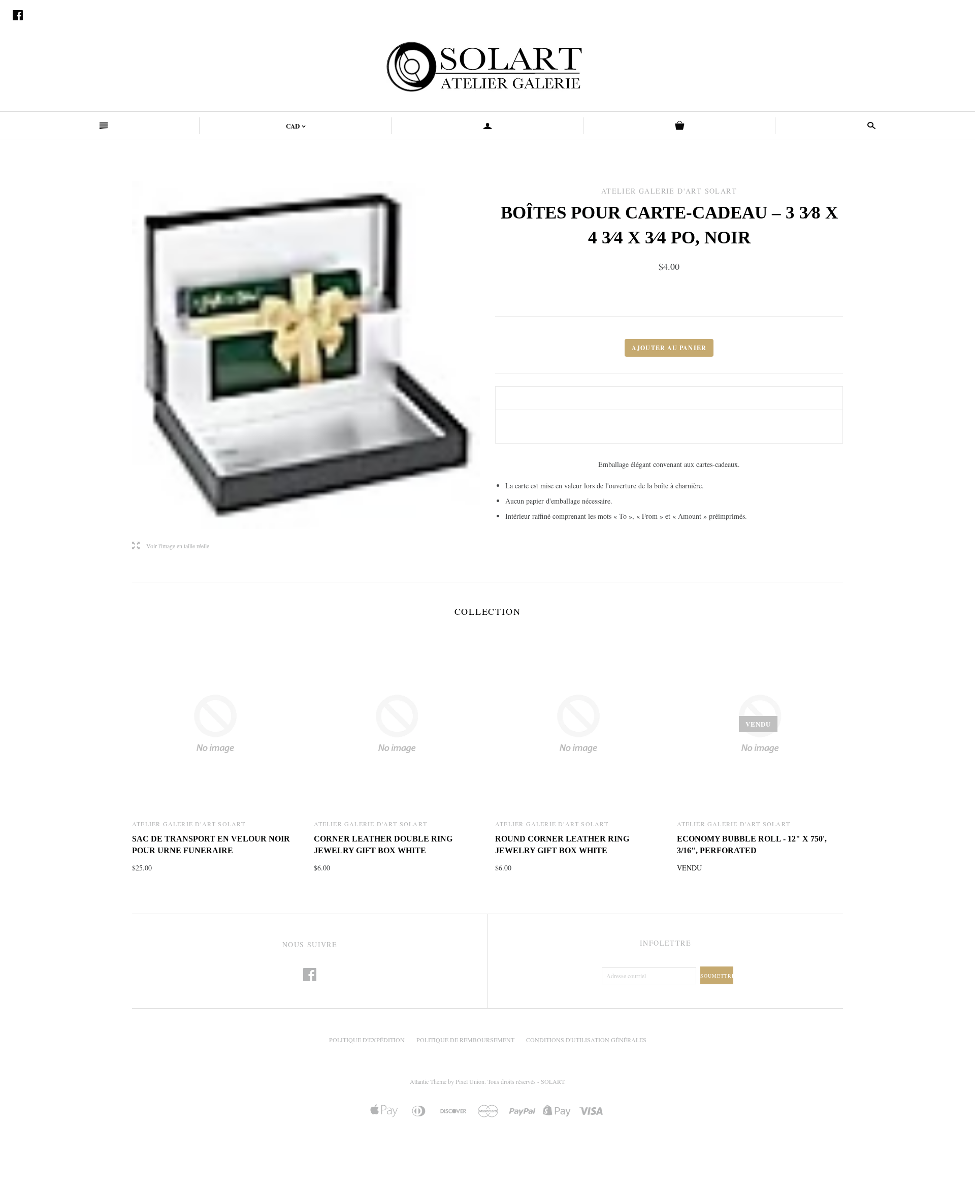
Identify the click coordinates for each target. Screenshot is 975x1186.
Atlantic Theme (428, 1081)
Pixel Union (470, 1081)
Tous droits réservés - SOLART (526, 1081)
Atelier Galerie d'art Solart (189, 824)
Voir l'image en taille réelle (170, 546)
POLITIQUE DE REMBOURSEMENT (465, 1040)
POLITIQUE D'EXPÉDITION (367, 1040)
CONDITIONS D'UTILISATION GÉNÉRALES (586, 1040)
